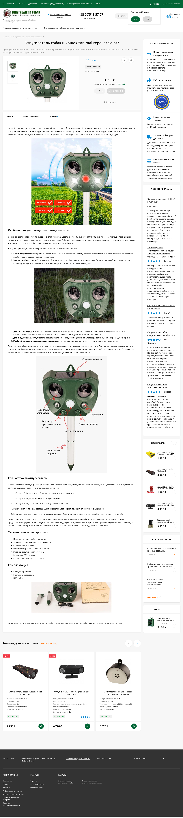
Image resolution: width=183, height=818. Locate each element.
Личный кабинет (37, 784)
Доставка (32, 3)
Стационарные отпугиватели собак (71, 623)
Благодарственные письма (79, 3)
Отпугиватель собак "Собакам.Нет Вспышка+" (25, 693)
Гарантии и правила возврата (11, 798)
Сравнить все (47, 643)
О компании (8, 3)
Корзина (33, 781)
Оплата (21, 3)
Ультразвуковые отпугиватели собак (27, 37)
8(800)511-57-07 (91, 14)
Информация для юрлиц (52, 3)
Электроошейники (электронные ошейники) (92, 782)
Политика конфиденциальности (11, 804)
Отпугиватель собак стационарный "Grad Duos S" (71, 693)
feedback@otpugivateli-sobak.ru (78, 759)
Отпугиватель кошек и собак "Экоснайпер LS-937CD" (118, 693)
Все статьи (151, 598)
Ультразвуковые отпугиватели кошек (106, 623)
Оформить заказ (36, 787)
